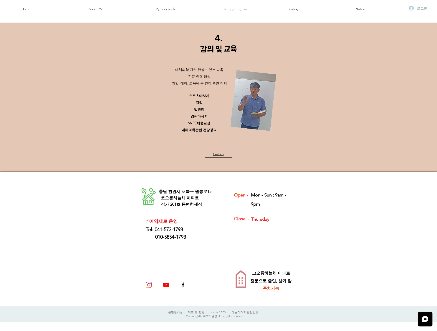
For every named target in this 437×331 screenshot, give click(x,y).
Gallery (218, 154)
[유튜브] (166, 285)
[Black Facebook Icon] (183, 285)
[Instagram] (149, 285)
